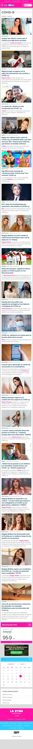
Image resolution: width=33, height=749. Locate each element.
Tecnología (4, 333)
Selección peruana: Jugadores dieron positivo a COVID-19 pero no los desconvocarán (16, 271)
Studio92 (19, 723)
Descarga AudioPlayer (16, 1)
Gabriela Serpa (16, 437)
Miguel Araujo (6, 78)
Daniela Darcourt (7, 308)
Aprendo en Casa (7, 1)
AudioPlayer (12, 728)
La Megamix (27, 725)
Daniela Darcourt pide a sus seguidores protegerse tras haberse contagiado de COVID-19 (15, 304)
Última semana (6, 700)
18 (8, 679)
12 (12, 676)
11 (7, 676)
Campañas (4, 601)
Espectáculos (5, 36)
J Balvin (4, 111)
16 (29, 676)
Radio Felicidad (7, 725)
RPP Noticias (12, 723)
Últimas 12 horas (7, 694)
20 (16, 679)
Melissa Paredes (7, 402)
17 (3, 679)
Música (3, 135)
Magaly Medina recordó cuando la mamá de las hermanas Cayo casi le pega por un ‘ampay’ (15, 238)
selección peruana (9, 275)
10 (3, 676)
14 (20, 676)
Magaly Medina (6, 507)
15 (24, 676)
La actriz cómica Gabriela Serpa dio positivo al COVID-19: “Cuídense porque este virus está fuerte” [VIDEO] (16, 433)
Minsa (3, 339)
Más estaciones (25, 1)
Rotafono (21, 728)
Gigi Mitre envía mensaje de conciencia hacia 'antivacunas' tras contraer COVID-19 (15, 173)
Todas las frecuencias (16, 642)
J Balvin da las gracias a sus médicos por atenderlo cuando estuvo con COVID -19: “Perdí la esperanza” (16, 466)
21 (20, 679)
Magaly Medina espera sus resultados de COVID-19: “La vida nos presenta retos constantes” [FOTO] (16, 571)
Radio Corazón (17, 725)
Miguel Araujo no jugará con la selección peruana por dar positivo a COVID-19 (16, 73)
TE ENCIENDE (16, 713)
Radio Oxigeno (28, 723)
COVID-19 (10, 179)
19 (12, 679)
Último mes (5, 703)
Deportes (4, 69)
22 (24, 679)
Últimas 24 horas (7, 697)
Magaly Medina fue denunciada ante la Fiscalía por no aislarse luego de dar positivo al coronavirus (16, 536)
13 (16, 676)
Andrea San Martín (15, 43)
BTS (3, 209)
